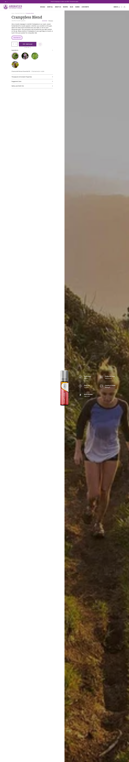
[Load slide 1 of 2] (5, 1)
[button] (50, 7)
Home (13, 13)
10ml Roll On (17, 37)
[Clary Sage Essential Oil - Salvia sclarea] (25, 56)
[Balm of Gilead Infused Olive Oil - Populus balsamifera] (15, 64)
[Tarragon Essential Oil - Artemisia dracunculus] (34, 56)
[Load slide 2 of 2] (7, 1)
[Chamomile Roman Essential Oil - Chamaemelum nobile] (15, 56)
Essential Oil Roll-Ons (20, 13)
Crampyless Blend (30, 13)
